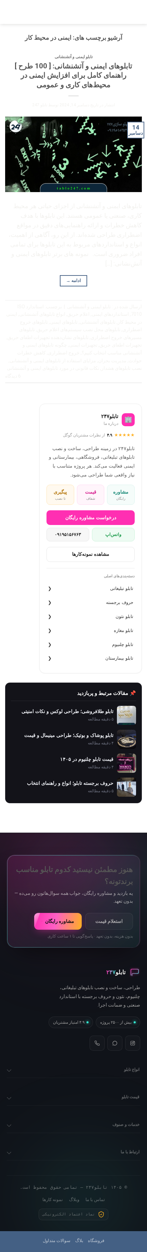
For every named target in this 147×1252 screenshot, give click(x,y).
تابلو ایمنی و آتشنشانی (74, 56)
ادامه (73, 280)
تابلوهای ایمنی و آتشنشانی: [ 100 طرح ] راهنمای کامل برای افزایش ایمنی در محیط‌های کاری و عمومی (73, 75)
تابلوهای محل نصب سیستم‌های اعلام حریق (78, 329)
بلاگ (79, 1240)
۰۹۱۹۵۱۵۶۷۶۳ (68, 534)
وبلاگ (74, 1199)
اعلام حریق (78, 314)
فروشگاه (96, 1240)
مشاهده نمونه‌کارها (90, 554)
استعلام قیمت (109, 921)
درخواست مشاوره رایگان (90, 517)
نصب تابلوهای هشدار (121, 368)
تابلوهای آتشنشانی (98, 322)
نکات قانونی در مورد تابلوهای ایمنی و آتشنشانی (53, 368)
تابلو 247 (39, 105)
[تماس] (97, 1043)
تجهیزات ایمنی (83, 345)
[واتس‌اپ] (114, 1043)
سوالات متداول (56, 1240)
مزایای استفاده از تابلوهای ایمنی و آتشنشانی (53, 360)
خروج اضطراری (64, 352)
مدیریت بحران (112, 360)
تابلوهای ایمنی (64, 322)
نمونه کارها (52, 1199)
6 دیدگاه (13, 376)
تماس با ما (95, 1199)
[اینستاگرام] (132, 1043)
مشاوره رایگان (59, 921)
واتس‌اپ (113, 534)
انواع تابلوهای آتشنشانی (42, 314)
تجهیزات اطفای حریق (120, 345)
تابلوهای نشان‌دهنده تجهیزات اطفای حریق (48, 337)
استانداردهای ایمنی (110, 314)
